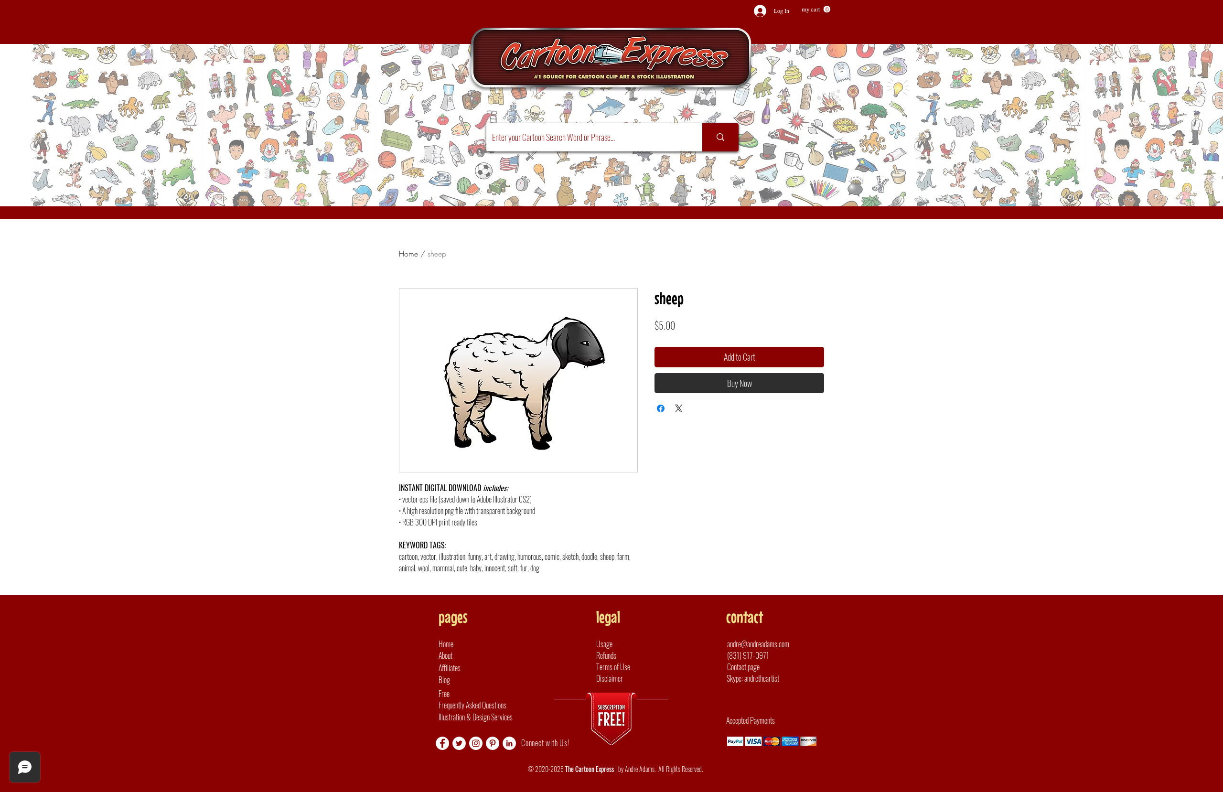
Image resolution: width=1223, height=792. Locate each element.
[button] (816, 9)
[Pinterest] (492, 743)
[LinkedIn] (509, 743)
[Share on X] (679, 408)
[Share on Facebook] (660, 408)
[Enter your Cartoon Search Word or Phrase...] (720, 137)
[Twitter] (459, 743)
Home (408, 253)
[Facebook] (442, 743)
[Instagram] (476, 743)
